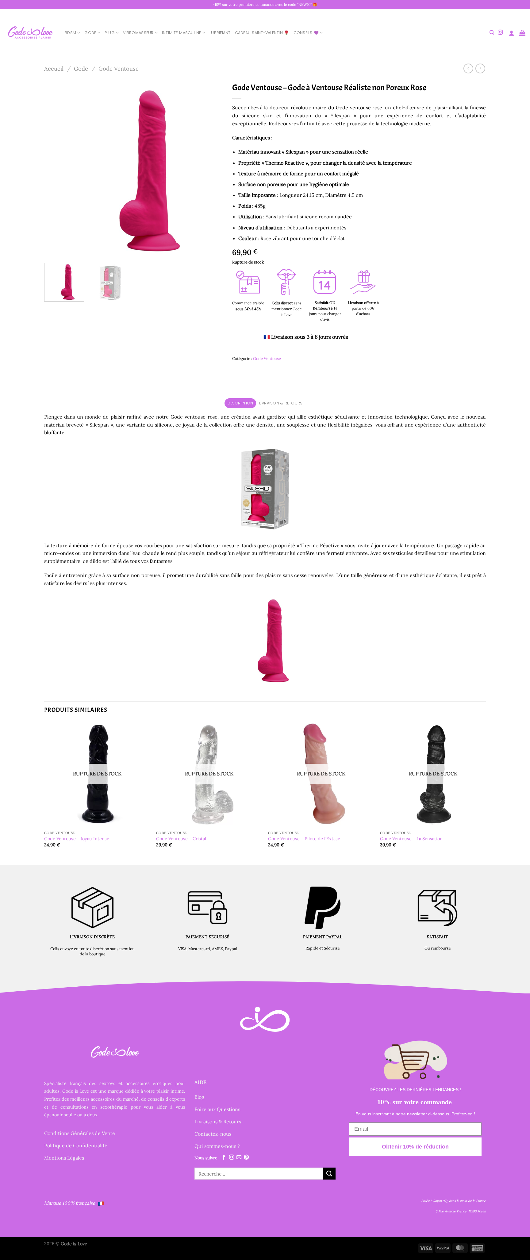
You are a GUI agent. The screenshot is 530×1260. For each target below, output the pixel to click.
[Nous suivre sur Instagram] (500, 32)
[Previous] (55, 169)
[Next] (211, 169)
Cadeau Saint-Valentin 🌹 (262, 32)
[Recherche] (492, 32)
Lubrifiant (220, 32)
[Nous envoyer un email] (238, 1157)
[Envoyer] (329, 1174)
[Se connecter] (512, 33)
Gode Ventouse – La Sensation (411, 838)
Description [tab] (240, 403)
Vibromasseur (138, 32)
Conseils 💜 (306, 32)
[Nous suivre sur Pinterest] (246, 1157)
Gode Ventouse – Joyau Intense (76, 838)
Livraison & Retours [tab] (281, 403)
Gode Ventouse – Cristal (181, 838)
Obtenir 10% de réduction (415, 1147)
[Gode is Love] (30, 33)
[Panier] (522, 33)
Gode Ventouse (118, 68)
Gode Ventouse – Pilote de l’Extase (304, 838)
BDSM (70, 32)
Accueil (53, 68)
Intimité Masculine (181, 32)
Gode (90, 32)
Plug (110, 32)
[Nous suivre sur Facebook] (223, 1157)
